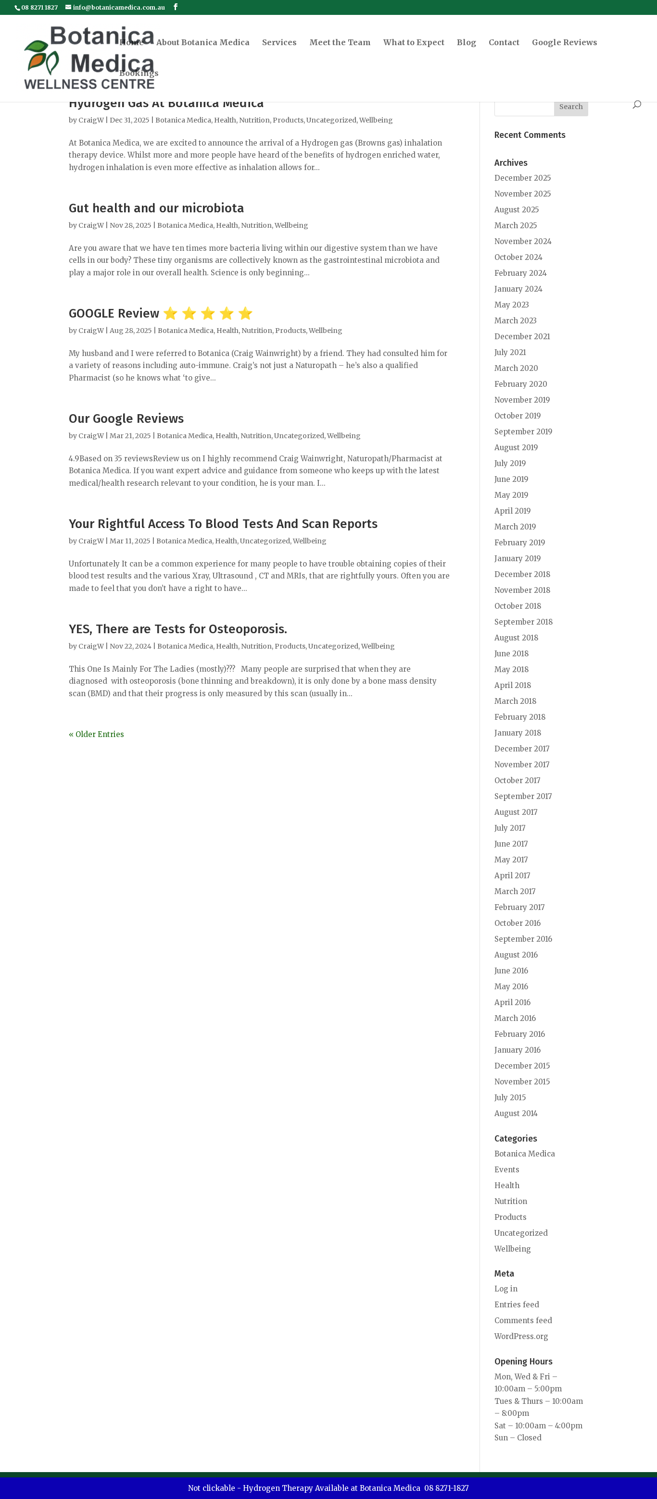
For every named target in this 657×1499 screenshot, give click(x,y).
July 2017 (510, 828)
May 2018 (511, 669)
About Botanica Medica (203, 43)
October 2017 (517, 780)
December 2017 (522, 748)
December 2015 (522, 1065)
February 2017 (519, 907)
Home (131, 43)
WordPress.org (521, 1336)
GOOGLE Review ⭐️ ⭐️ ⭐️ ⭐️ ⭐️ (161, 313)
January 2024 (518, 289)
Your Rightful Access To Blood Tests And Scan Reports (223, 523)
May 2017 (511, 859)
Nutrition (254, 120)
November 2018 (522, 590)
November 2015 (522, 1081)
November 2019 (522, 400)
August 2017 (516, 812)
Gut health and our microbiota (156, 208)
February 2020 (520, 384)
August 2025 (516, 209)
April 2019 (512, 511)
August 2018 (516, 637)
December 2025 (522, 178)
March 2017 (515, 891)
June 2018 (511, 653)
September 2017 (523, 796)
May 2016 (511, 986)
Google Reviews (564, 43)
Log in (506, 1288)
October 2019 (517, 415)
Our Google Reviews (126, 418)
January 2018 (517, 732)
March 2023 (515, 320)
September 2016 (523, 939)
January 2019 (517, 558)
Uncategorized (331, 120)
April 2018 (512, 685)
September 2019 (523, 431)
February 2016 (519, 1034)
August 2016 (516, 954)
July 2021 (510, 352)
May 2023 (511, 304)
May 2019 (511, 495)
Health (225, 120)
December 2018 (522, 574)
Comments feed (523, 1320)
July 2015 (510, 1097)
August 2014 (516, 1113)
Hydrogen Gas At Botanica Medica (166, 103)
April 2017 (512, 875)
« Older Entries (96, 734)
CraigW (91, 120)
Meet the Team (340, 43)
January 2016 (517, 1050)
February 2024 (520, 273)
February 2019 (519, 542)
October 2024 (518, 257)
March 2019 (515, 526)
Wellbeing (376, 120)
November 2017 (522, 764)
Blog (466, 43)
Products (288, 120)
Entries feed (516, 1304)
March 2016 (515, 1018)
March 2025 (515, 225)
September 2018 (523, 622)
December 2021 (522, 336)
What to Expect (413, 43)
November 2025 (522, 193)
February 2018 (519, 717)
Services (279, 43)
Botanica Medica (183, 120)
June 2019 (511, 479)
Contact (504, 43)
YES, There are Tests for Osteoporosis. (178, 629)
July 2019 (510, 463)
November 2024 (523, 241)
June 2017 (511, 843)
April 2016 (512, 1002)
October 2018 (517, 606)
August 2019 (516, 447)
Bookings (139, 74)
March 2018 (515, 701)
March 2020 (516, 368)
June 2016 (511, 970)
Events (506, 1169)
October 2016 (517, 923)
